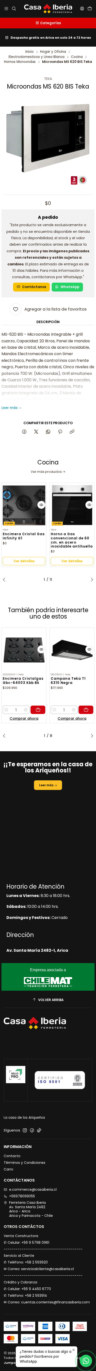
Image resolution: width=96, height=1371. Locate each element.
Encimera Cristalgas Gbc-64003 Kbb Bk (23, 680)
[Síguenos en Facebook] (32, 1130)
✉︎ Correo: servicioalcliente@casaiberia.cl (39, 1268)
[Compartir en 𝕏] (36, 432)
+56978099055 (22, 1196)
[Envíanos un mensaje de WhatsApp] (86, 1361)
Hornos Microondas (20, 62)
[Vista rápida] (41, 505)
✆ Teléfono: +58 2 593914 (25, 1295)
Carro (8, 1169)
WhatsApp (70, 287)
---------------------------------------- (43, 1249)
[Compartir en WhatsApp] (48, 432)
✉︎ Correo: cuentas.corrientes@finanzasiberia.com (47, 1302)
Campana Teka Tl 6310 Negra (68, 680)
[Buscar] (13, 9)
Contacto (12, 1155)
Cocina (77, 57)
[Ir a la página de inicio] (48, 9)
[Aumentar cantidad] (25, 710)
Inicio (29, 52)
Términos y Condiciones (24, 1162)
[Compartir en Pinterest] (60, 432)
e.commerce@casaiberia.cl (33, 1189)
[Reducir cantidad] (6, 710)
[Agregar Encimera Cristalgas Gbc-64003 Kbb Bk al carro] (38, 710)
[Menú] (6, 9)
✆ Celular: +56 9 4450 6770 (27, 1288)
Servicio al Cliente (19, 1255)
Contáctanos (34, 287)
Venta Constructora (21, 1235)
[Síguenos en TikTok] (39, 1130)
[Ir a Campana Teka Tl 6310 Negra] (72, 650)
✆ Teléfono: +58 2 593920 (26, 1262)
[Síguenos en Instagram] (24, 1130)
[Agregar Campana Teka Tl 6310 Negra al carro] (86, 710)
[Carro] (89, 9)
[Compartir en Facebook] (24, 432)
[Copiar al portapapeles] (72, 432)
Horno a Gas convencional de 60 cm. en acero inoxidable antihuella (72, 540)
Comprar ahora (24, 718)
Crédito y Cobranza (20, 1282)
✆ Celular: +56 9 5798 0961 (26, 1242)
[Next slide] (91, 580)
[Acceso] (82, 9)
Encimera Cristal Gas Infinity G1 (24, 536)
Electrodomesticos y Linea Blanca (36, 57)
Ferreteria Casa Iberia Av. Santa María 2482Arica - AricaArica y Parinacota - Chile (31, 1209)
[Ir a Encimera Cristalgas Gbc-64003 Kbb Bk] (24, 650)
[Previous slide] (5, 580)
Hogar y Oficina (53, 52)
